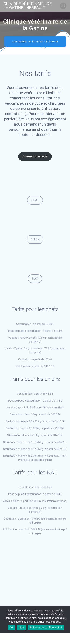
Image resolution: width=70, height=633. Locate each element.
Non (21, 627)
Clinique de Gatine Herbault (28, 6)
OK (11, 627)
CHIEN (35, 239)
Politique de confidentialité (45, 627)
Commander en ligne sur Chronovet (35, 41)
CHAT (35, 200)
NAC (35, 278)
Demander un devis (35, 156)
